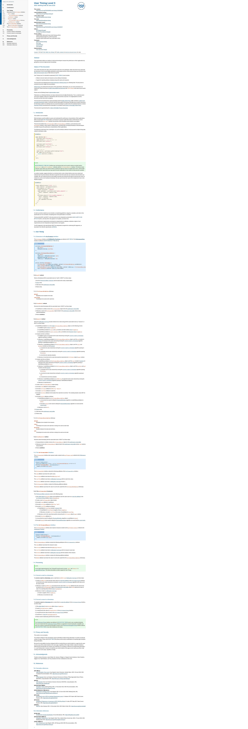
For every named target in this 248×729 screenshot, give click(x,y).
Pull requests (39, 46)
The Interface (14, 23)
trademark (62, 52)
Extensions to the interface (16, 12)
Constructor (39, 463)
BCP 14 (75, 217)
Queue (37, 282)
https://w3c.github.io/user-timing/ (43, 17)
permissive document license (71, 52)
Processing (10, 29)
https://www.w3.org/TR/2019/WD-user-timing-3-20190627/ (49, 27)
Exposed (38, 462)
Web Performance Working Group (59, 82)
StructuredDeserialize (65, 403)
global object (41, 496)
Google (44, 30)
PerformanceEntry (80, 239)
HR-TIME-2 (70, 239)
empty (53, 325)
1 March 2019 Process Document (59, 108)
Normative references (12, 43)
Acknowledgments (11, 38)
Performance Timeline (39, 529)
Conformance (10, 7)
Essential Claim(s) (38, 105)
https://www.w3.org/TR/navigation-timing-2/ (55, 719)
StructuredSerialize (61, 400)
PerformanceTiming (40, 498)
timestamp (47, 602)
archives (63, 88)
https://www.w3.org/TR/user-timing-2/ (44, 724)
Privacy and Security (12, 36)
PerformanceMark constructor (46, 280)
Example (38, 134)
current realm (43, 405)
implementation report (54, 92)
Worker (45, 462)
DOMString (40, 255)
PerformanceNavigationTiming (70, 625)
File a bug (38, 43)
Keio (50, 52)
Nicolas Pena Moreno (41, 31)
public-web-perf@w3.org (54, 88)
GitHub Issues (37, 86)
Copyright (36, 52)
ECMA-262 (44, 119)
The (15, 25)
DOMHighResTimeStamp (54, 239)
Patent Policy (66, 100)
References (10, 41)
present (71, 331)
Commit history (39, 44)
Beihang (52, 52)
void (39, 265)
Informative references (12, 44)
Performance (49, 236)
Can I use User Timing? (41, 49)
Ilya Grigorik (39, 30)
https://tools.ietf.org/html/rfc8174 (50, 702)
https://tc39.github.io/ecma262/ (72, 714)
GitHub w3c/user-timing (41, 41)
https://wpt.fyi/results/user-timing (43, 20)
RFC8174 (36, 218)
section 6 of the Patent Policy (73, 105)
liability (58, 52)
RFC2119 (79, 217)
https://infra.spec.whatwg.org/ (42, 683)
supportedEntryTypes (40, 570)
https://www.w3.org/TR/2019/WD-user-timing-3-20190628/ (49, 10)
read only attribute (76, 496)
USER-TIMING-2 (59, 75)
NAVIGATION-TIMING (63, 622)
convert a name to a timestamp (65, 582)
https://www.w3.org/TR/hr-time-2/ (60, 673)
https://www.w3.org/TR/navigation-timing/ (45, 688)
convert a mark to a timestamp (76, 335)
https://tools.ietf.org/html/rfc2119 (50, 698)
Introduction (10, 4)
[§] (33, 113)
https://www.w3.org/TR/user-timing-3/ (44, 13)
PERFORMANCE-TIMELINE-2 (42, 165)
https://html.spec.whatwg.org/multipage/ (61, 678)
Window (42, 462)
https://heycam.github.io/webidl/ (78, 706)
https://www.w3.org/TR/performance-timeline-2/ (47, 693)
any (38, 247)
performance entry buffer (49, 284)
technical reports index (40, 72)
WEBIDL (54, 227)
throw (48, 327)
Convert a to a (14, 31)
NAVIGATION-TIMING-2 (42, 627)
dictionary (16, 15)
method (11, 13)
